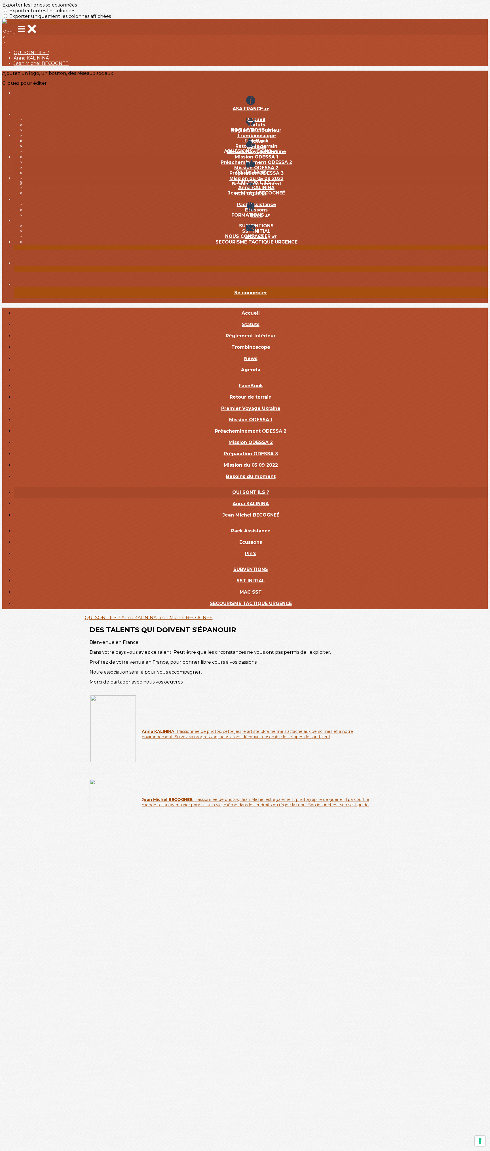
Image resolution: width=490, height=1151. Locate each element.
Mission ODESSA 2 (256, 167)
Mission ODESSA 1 (256, 157)
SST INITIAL (256, 231)
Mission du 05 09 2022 (256, 178)
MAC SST (251, 592)
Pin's (250, 553)
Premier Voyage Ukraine (250, 408)
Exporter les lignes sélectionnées (39, 5)
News (250, 358)
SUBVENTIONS (256, 225)
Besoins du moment (251, 476)
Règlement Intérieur (251, 335)
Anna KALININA (31, 58)
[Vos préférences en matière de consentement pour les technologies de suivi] (480, 1141)
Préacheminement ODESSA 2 (256, 162)
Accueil (256, 119)
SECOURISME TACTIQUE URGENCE (256, 242)
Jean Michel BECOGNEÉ (41, 63)
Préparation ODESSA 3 (251, 453)
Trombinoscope (256, 135)
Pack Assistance (256, 204)
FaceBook (256, 140)
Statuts (256, 125)
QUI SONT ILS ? (31, 52)
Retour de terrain (256, 146)
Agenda (250, 370)
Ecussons (256, 210)
